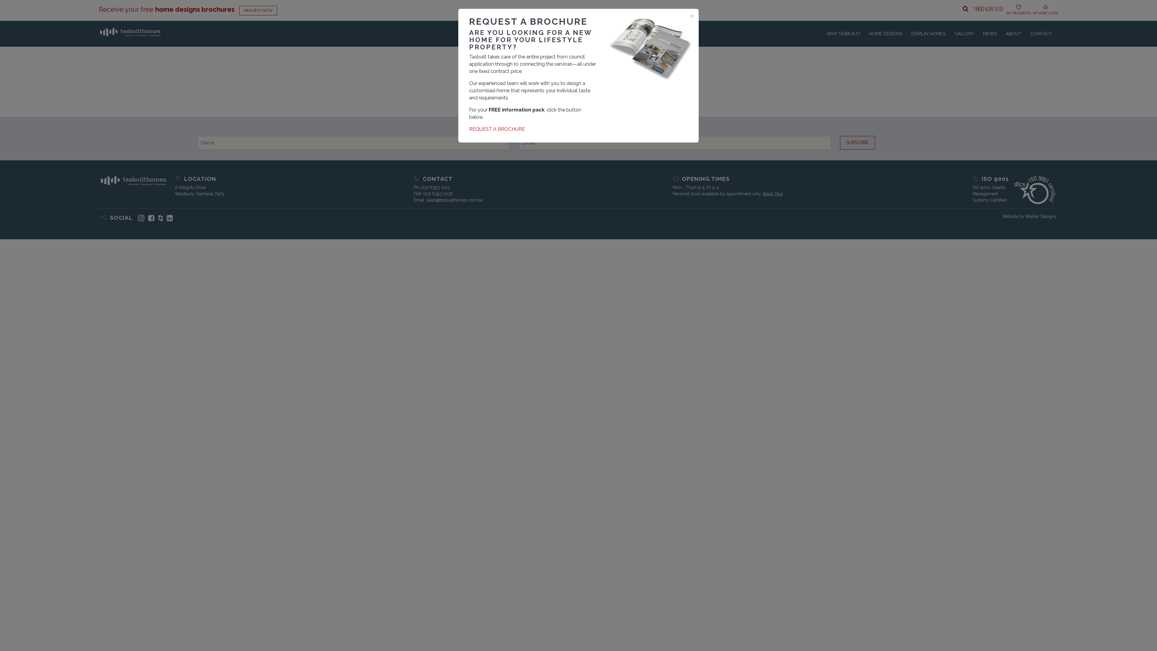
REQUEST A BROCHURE (497, 129)
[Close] (691, 15)
